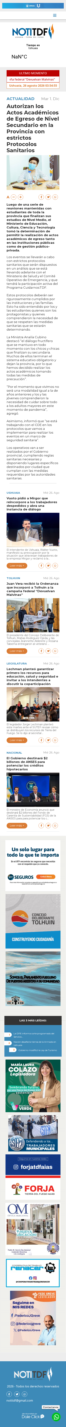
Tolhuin (13, 578)
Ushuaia (13, 492)
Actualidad (20, 98)
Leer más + (17, 565)
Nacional (14, 752)
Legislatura (17, 663)
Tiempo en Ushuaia (33, 54)
